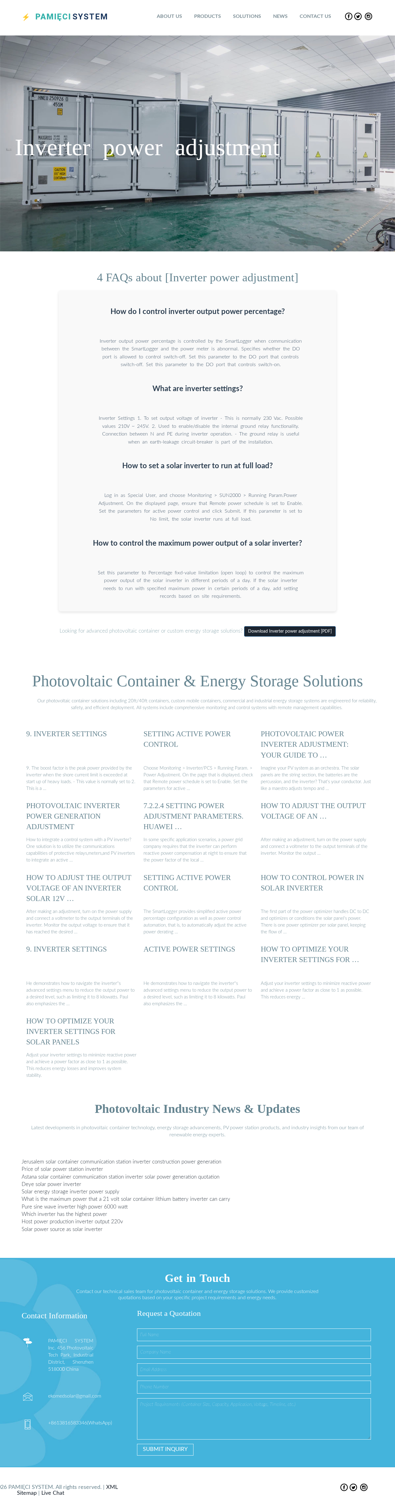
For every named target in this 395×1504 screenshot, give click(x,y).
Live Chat (52, 1493)
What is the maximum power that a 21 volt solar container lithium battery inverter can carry (126, 1199)
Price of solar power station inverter (62, 1169)
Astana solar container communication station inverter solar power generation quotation (120, 1177)
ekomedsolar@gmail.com (74, 1396)
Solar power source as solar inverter (62, 1229)
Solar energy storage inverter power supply (70, 1191)
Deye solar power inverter (51, 1184)
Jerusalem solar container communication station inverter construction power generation (121, 1161)
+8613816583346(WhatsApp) (80, 1422)
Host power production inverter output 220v (72, 1221)
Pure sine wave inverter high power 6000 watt (75, 1206)
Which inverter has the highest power (64, 1214)
